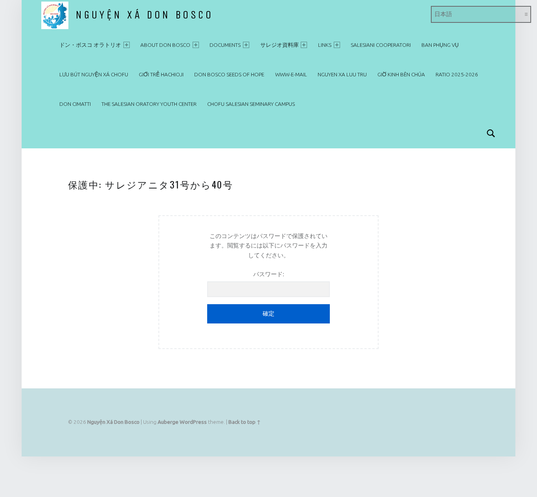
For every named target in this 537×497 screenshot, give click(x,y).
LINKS (324, 45)
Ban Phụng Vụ (440, 45)
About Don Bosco (165, 45)
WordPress (193, 422)
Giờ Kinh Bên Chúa (401, 74)
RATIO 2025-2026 (457, 74)
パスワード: (268, 274)
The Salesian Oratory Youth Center (149, 104)
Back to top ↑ (244, 422)
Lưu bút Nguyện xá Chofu (93, 74)
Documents (225, 45)
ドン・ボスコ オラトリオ (90, 45)
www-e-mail (291, 74)
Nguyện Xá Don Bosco (144, 15)
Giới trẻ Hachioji (161, 74)
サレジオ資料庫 (279, 45)
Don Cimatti (75, 104)
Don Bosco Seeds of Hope (229, 74)
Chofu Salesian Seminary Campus (251, 104)
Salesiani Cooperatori (381, 45)
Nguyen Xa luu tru (342, 74)
